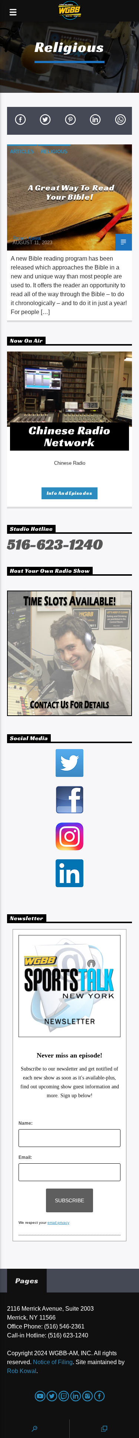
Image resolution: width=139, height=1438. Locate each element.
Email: (25, 1157)
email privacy (58, 1222)
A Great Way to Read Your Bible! (71, 192)
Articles (22, 151)
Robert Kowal (27, 238)
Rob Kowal (21, 1371)
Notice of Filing (53, 1362)
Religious (54, 151)
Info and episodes (69, 493)
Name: (26, 1123)
